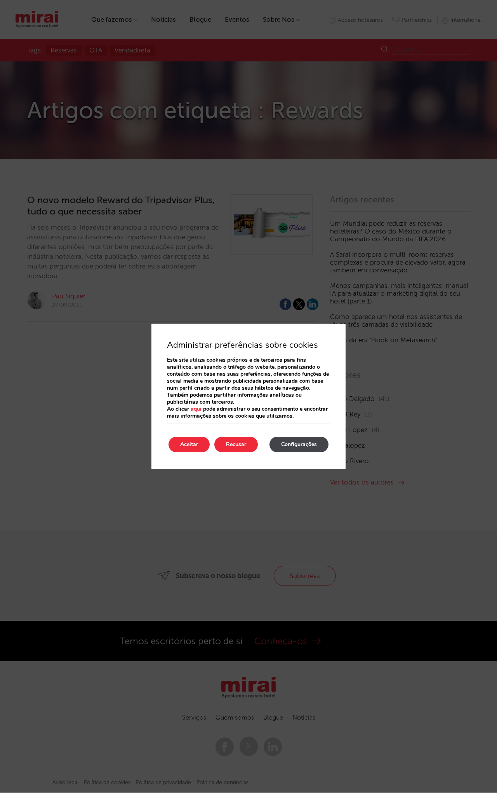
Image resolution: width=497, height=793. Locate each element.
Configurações (299, 444)
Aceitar (189, 444)
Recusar (236, 444)
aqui (196, 409)
